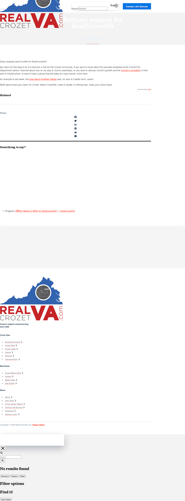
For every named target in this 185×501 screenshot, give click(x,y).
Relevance (5, 476)
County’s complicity (130, 70)
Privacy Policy (39, 424)
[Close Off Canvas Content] (3, 448)
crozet (149, 89)
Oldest (22, 476)
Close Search (6, 499)
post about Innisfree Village (43, 79)
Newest (14, 476)
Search (75, 8)
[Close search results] (2, 461)
